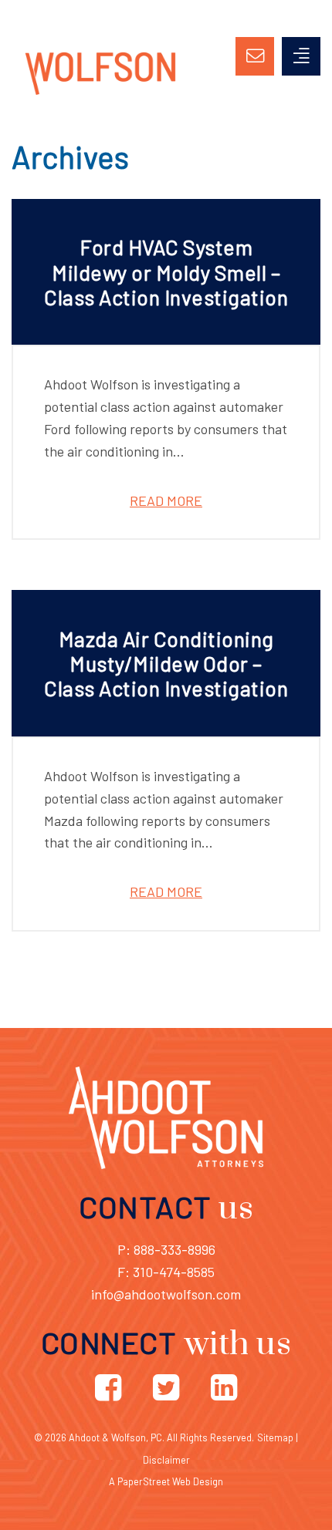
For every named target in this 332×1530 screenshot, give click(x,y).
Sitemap (275, 1437)
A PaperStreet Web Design (166, 1481)
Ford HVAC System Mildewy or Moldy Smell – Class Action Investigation (166, 271)
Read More (166, 500)
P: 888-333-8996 (166, 1249)
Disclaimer (166, 1460)
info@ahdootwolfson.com (166, 1294)
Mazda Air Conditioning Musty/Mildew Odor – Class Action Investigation (166, 663)
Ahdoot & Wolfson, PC (115, 1437)
